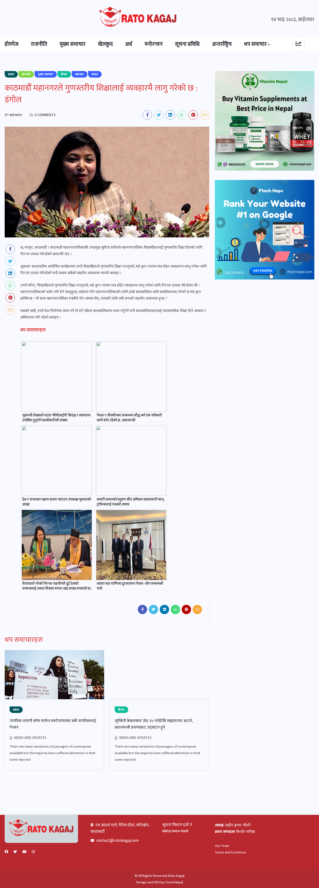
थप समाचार (255, 44)
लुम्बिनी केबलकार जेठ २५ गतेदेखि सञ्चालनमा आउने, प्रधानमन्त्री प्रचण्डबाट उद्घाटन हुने (154, 724)
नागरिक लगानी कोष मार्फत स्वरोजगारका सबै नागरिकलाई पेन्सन (53, 724)
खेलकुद (105, 44)
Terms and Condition (230, 852)
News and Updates (30, 738)
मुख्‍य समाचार (72, 44)
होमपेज (11, 44)
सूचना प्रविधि (187, 44)
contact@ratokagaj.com (117, 840)
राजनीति (39, 44)
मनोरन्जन (154, 44)
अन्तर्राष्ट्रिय (222, 44)
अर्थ (128, 44)
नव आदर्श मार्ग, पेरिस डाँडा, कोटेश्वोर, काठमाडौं (120, 828)
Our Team (222, 846)
